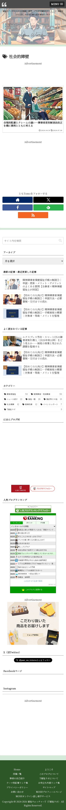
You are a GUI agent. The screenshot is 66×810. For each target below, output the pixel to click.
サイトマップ (49, 787)
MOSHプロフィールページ (49, 791)
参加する (52, 584)
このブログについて (49, 773)
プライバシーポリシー (17, 787)
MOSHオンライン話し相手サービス (33, 796)
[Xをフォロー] (48, 200)
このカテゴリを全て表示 (33, 581)
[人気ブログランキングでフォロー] (33, 508)
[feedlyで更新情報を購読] (48, 207)
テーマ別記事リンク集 (17, 782)
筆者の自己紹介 (17, 778)
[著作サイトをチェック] (17, 200)
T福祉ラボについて (49, 778)
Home (17, 769)
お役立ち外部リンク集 (49, 782)
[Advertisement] (33, 73)
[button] (60, 240)
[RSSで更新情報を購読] (33, 215)
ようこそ (49, 769)
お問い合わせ (17, 791)
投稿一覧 (17, 773)
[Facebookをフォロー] (17, 207)
